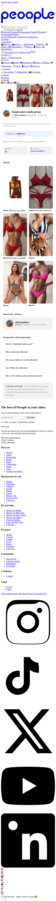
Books (41, 32)
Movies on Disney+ (14, 517)
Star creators (11, 559)
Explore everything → (15, 471)
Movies (7, 32)
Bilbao (9, 491)
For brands (35, 72)
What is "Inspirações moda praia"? (28, 343)
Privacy (9, 587)
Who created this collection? (28, 351)
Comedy (9, 537)
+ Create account (23, 52)
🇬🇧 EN (10, 82)
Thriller (9, 539)
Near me (35, 66)
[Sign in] (34, 52)
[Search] (31, 52)
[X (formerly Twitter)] (28, 757)
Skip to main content (9, 2)
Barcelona (10, 484)
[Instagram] (28, 648)
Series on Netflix (13, 520)
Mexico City (11, 496)
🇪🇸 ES (4, 82)
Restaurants (24, 32)
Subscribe (30, 418)
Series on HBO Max (14, 522)
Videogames (15, 47)
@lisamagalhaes (20, 115)
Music (34, 32)
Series (14, 32)
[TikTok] (28, 703)
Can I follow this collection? (28, 367)
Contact (5, 78)
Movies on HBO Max (15, 513)
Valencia (9, 486)
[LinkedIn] (28, 867)
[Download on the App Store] (14, 594)
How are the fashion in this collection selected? (28, 375)
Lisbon (9, 493)
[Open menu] (2, 5)
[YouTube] (28, 812)
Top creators (7, 72)
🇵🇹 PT (16, 82)
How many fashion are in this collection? (28, 359)
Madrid (9, 481)
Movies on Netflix (13, 510)
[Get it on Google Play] (37, 594)
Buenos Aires (11, 498)
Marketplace (21, 72)
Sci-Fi (8, 542)
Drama (9, 535)
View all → (11, 500)
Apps (37, 47)
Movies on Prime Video (16, 515)
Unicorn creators (13, 561)
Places (16, 34)
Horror (9, 544)
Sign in (14, 52)
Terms (8, 589)
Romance (10, 546)
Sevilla (9, 489)
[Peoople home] (28, 24)
